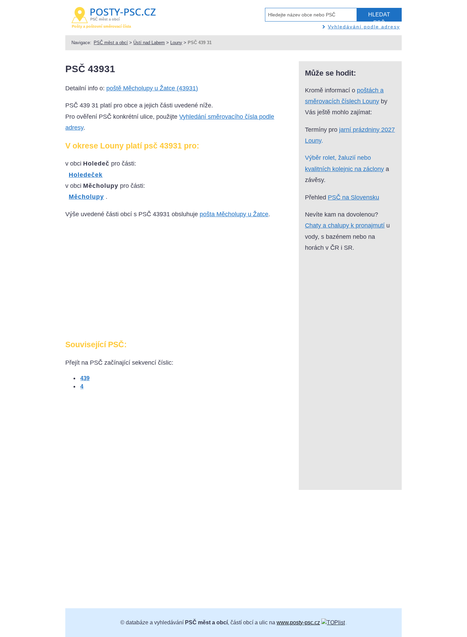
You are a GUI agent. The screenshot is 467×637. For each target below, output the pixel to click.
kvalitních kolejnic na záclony (344, 169)
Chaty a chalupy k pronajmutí (345, 225)
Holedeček (86, 174)
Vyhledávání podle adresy (364, 26)
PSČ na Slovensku (353, 197)
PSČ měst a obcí (111, 42)
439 (85, 378)
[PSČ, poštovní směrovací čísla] (333, 622)
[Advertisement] (122, 282)
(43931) (152, 88)
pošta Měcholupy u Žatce (234, 214)
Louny (176, 42)
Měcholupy (86, 196)
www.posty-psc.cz (298, 622)
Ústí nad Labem (149, 42)
